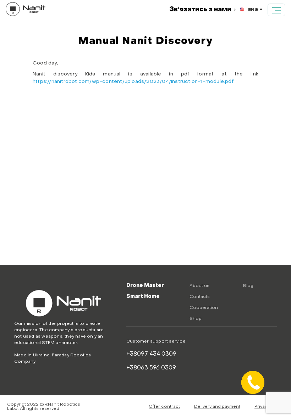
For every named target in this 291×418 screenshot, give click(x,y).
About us (199, 286)
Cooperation (204, 308)
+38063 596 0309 (151, 368)
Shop (196, 319)
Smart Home (143, 296)
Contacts (200, 297)
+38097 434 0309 (151, 354)
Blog (248, 286)
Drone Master (145, 285)
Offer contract (164, 407)
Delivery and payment (217, 407)
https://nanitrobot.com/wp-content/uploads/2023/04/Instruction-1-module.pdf (134, 81)
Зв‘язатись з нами (200, 10)
